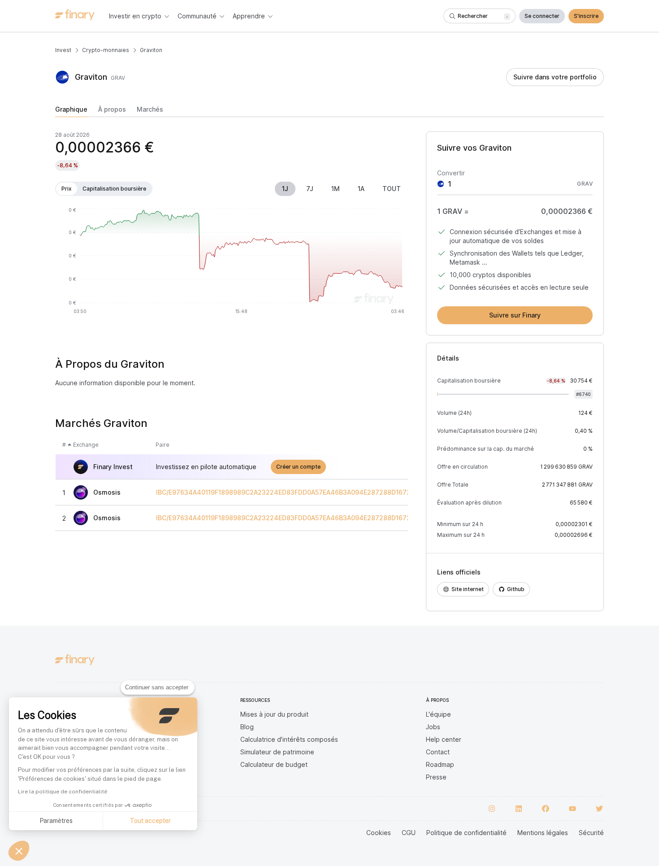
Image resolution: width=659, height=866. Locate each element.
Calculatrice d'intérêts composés (289, 739)
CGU (409, 832)
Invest (63, 50)
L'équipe (438, 714)
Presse (436, 777)
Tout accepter (150, 820)
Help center (443, 739)
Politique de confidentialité (466, 832)
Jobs (433, 727)
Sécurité (591, 832)
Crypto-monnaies (105, 50)
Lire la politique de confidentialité (62, 791)
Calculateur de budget (274, 764)
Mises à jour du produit (274, 714)
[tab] (71, 111)
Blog (247, 727)
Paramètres (56, 820)
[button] (19, 851)
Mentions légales (542, 832)
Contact (438, 752)
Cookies (378, 832)
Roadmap (440, 764)
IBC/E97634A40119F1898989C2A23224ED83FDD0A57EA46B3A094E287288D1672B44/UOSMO (303, 492)
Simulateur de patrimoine (277, 752)
